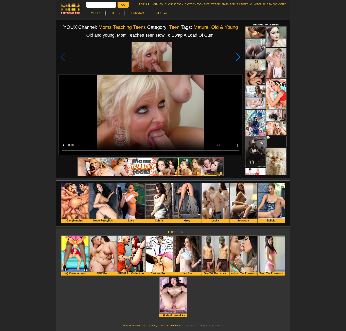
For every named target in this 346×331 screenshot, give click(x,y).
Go (123, 4)
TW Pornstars (219, 4)
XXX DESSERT (71, 9)
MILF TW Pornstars (274, 4)
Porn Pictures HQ (241, 4)
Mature (201, 27)
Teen (174, 27)
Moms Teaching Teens (122, 27)
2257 (162, 325)
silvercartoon (174, 4)
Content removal (176, 325)
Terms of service (131, 325)
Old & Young (224, 27)
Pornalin (144, 4)
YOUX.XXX (157, 4)
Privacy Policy (149, 325)
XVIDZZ (258, 4)
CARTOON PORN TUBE (197, 4)
